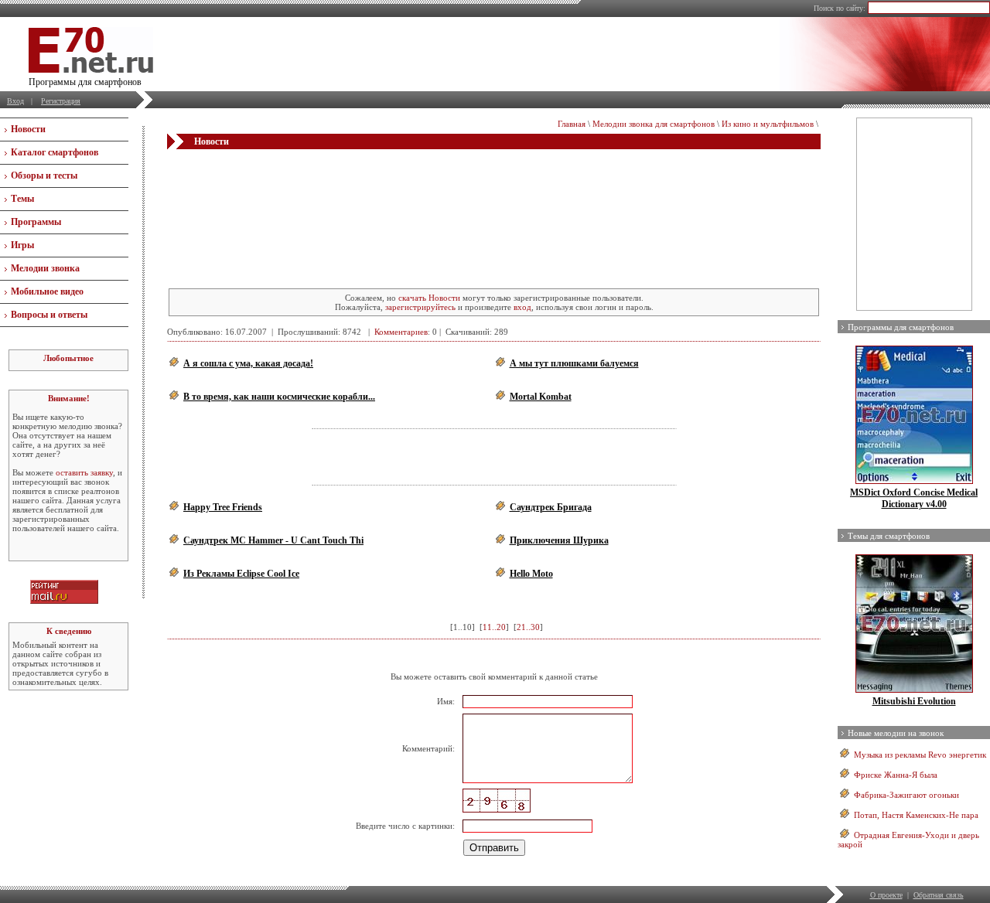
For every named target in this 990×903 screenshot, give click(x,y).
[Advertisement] (494, 180)
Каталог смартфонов (54, 152)
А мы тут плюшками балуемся (574, 363)
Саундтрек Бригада (551, 507)
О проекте (886, 895)
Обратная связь (938, 895)
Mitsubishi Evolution (914, 701)
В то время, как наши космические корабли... (279, 396)
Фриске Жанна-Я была (895, 774)
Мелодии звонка (45, 268)
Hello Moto (531, 573)
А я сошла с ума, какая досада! (248, 363)
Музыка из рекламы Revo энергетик (920, 754)
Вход (15, 101)
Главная (571, 123)
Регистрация (60, 101)
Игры (22, 245)
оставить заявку (84, 472)
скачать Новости (429, 297)
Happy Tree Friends (222, 507)
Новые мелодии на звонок (896, 733)
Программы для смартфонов (901, 327)
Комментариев (401, 331)
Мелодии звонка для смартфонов (653, 123)
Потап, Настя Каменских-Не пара (916, 815)
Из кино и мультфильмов (768, 123)
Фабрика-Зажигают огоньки (906, 794)
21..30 (528, 627)
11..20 (494, 627)
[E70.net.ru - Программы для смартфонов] (91, 69)
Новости (28, 129)
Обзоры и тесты (44, 175)
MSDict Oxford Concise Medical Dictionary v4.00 (914, 498)
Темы (22, 198)
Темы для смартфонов (889, 535)
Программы (36, 221)
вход (522, 307)
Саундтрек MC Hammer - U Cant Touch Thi (273, 540)
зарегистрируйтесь (420, 307)
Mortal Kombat (541, 396)
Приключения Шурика (559, 540)
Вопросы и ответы (49, 314)
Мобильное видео (47, 291)
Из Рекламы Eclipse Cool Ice (241, 573)
